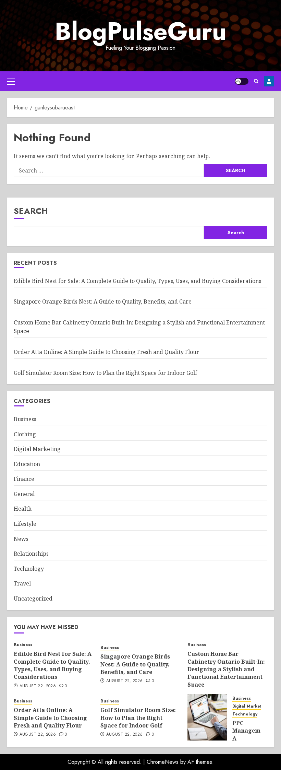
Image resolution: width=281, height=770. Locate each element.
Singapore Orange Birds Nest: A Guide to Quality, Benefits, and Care (103, 301)
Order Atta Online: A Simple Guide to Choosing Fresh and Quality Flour (106, 352)
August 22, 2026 (38, 686)
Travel (22, 583)
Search (31, 211)
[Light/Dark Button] (241, 81)
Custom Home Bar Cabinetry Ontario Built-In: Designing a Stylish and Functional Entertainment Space (226, 669)
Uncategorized (33, 598)
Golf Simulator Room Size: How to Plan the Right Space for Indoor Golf (105, 373)
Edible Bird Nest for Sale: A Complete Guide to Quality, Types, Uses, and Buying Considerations (137, 281)
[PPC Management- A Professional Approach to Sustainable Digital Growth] (207, 717)
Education (27, 464)
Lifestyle (25, 524)
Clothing (25, 434)
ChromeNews (163, 762)
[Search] (256, 81)
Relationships (31, 553)
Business (25, 419)
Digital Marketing (37, 449)
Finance (24, 479)
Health (23, 508)
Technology (29, 568)
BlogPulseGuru (140, 31)
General (24, 494)
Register (269, 81)
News (21, 539)
